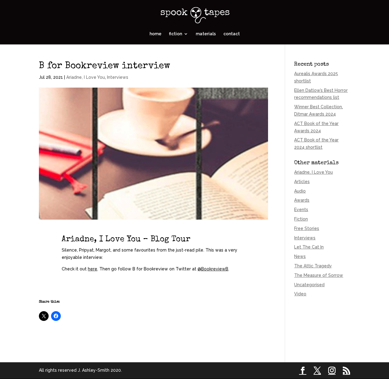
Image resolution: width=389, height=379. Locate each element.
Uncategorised (309, 284)
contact (231, 34)
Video (300, 293)
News (300, 256)
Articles (302, 181)
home (155, 34)
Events (301, 209)
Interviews (117, 77)
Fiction (301, 219)
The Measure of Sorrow (318, 275)
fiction (175, 34)
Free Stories (306, 228)
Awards (301, 200)
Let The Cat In (309, 247)
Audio (300, 191)
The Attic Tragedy (313, 265)
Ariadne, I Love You (85, 77)
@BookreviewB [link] (213, 268)
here (92, 268)
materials (206, 34)
